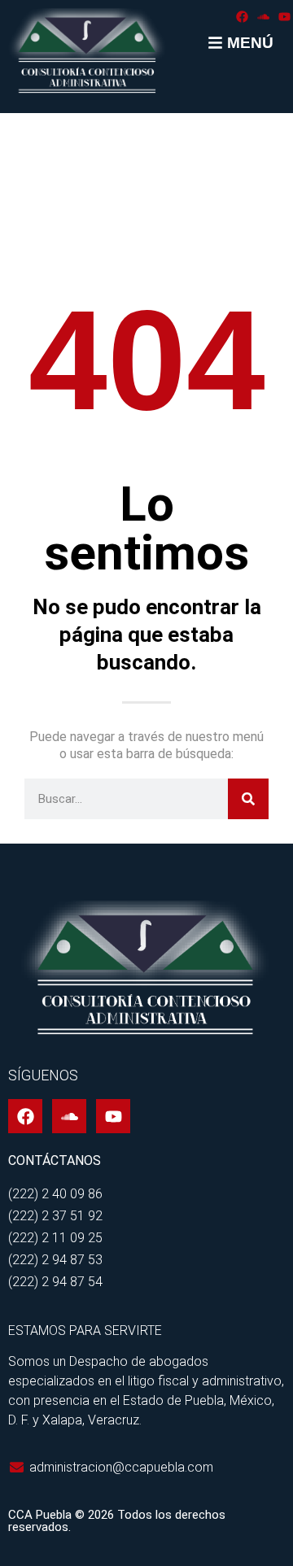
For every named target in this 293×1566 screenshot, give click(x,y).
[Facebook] (242, 16)
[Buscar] (248, 799)
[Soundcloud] (263, 16)
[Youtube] (284, 16)
